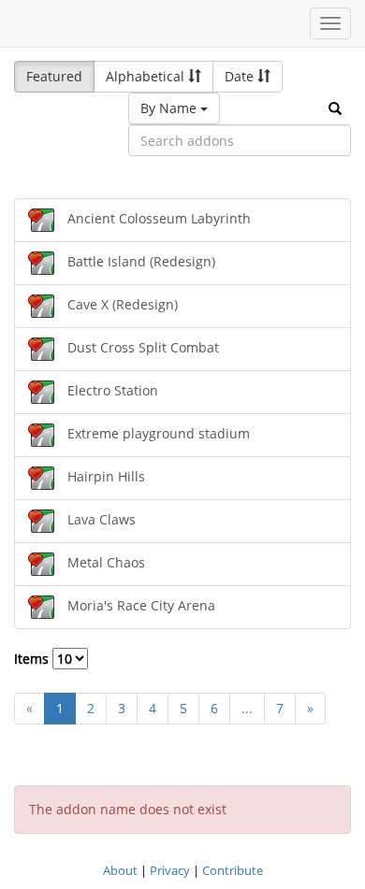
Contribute (232, 870)
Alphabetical (147, 76)
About (120, 870)
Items (33, 658)
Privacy (170, 870)
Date (241, 76)
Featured (54, 76)
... (247, 708)
